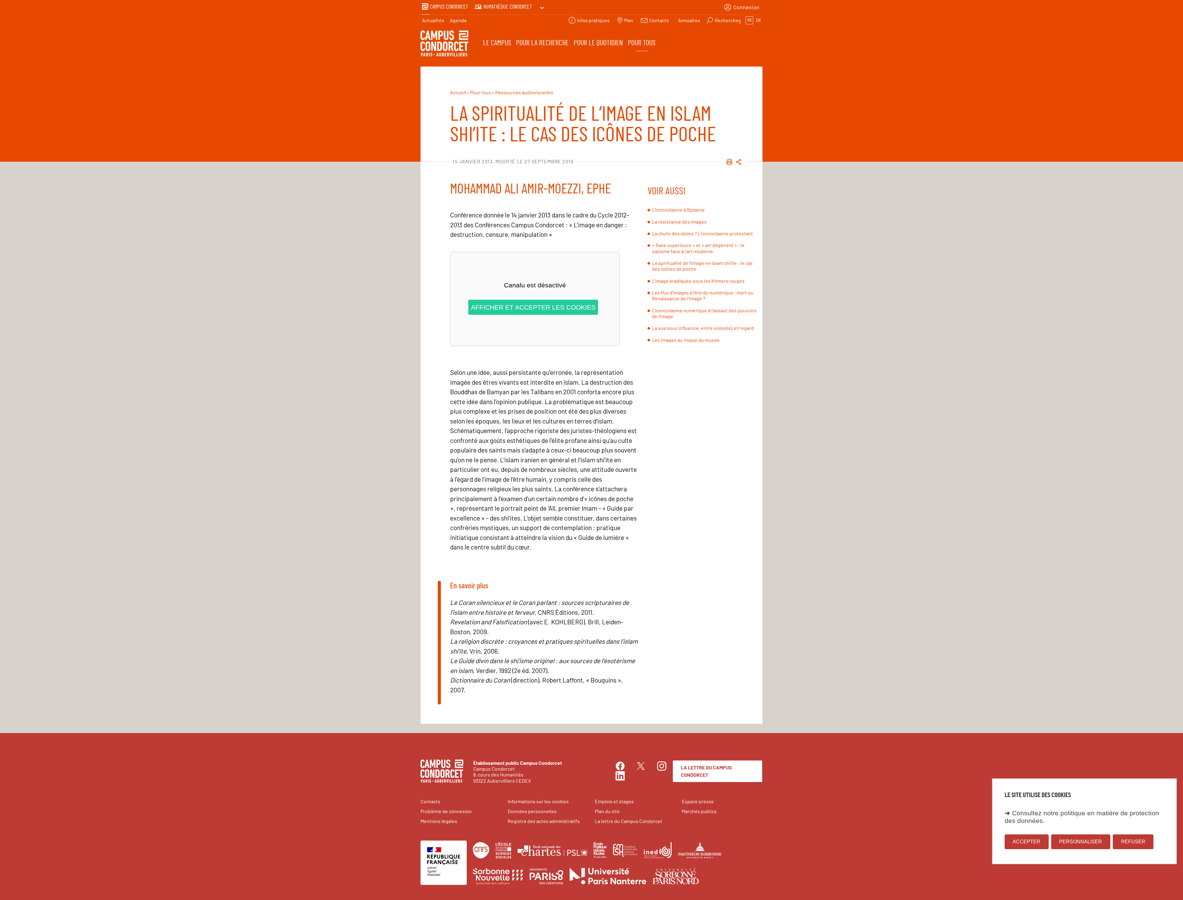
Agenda (458, 20)
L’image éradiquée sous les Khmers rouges (698, 281)
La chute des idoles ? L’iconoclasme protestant (702, 233)
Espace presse (698, 801)
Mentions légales (439, 821)
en (758, 20)
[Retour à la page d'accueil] (444, 44)
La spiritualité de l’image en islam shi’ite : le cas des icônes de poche (702, 266)
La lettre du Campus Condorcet (706, 771)
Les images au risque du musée (686, 340)
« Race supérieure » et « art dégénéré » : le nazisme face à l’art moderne (698, 248)
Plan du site (607, 811)
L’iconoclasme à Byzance (678, 210)
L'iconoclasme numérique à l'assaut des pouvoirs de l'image (704, 313)
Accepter (1026, 841)
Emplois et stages (614, 801)
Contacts (430, 801)
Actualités (433, 20)
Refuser (1133, 841)
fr (749, 20)
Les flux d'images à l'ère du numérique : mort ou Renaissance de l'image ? (703, 295)
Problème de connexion (446, 811)
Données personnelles (532, 811)
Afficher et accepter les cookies (533, 307)
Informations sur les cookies (538, 801)
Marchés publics (699, 811)
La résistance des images (679, 222)
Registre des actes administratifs (544, 821)
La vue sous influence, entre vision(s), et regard (703, 328)
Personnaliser (1080, 841)
